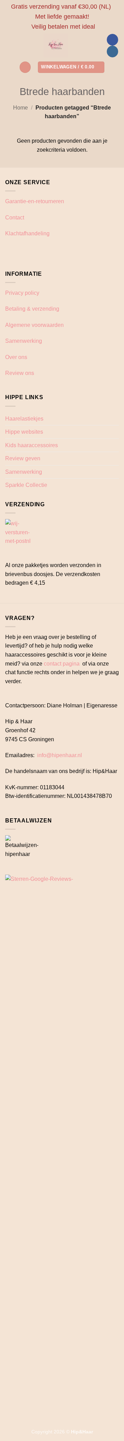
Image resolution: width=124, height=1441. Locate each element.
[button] (25, 67)
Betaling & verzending (32, 309)
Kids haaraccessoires (31, 445)
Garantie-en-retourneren (34, 201)
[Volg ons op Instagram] (112, 51)
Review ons (19, 373)
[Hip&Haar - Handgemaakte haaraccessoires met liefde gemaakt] (55, 46)
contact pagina (62, 664)
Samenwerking (23, 341)
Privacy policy (22, 293)
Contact (14, 217)
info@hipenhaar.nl (59, 755)
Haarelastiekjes (24, 419)
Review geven (22, 458)
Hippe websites (24, 432)
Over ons (16, 357)
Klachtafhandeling (27, 233)
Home (20, 108)
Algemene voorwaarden (34, 325)
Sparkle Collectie (26, 485)
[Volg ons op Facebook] (112, 40)
